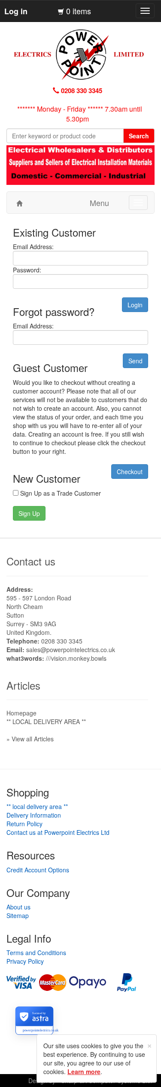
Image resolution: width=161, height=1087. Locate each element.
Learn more (83, 1071)
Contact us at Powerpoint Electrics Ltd (57, 832)
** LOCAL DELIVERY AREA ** (46, 721)
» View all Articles (30, 738)
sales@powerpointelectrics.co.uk (70, 649)
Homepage (21, 713)
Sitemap (17, 915)
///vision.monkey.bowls (76, 658)
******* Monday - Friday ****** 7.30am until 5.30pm (79, 114)
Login (135, 304)
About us (18, 907)
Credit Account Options (37, 869)
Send (135, 360)
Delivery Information (33, 815)
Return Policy (24, 823)
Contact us (30, 560)
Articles (23, 685)
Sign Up (29, 513)
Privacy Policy (25, 961)
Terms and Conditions (36, 952)
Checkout (130, 471)
